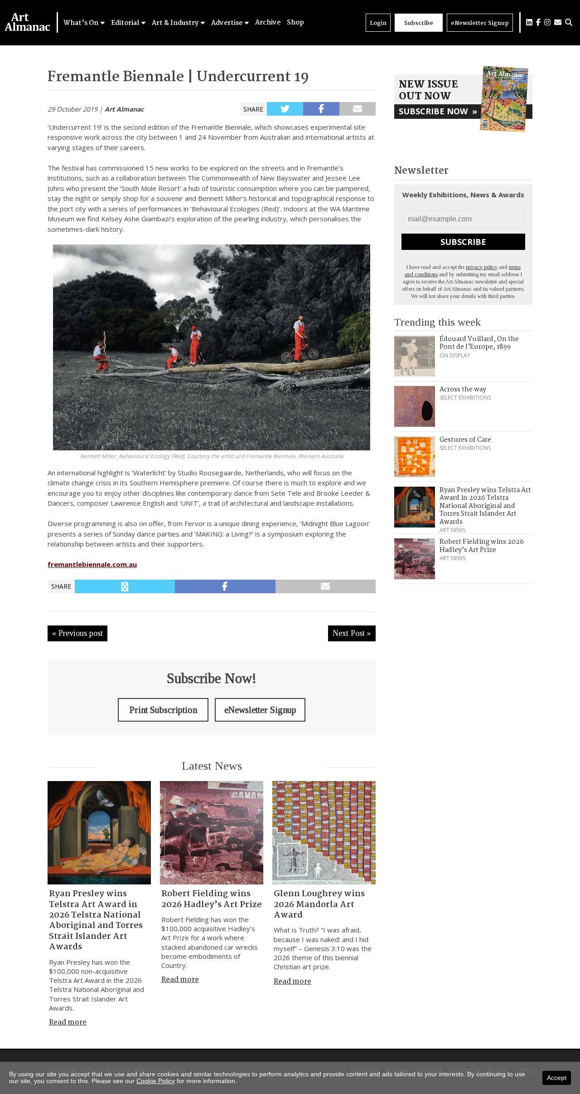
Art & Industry (176, 23)
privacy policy (482, 267)
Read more (68, 1022)
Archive (267, 22)
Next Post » (352, 633)
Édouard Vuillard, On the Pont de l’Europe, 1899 (479, 343)
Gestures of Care (465, 440)
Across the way (463, 389)
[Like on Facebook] (538, 22)
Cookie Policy (155, 1080)
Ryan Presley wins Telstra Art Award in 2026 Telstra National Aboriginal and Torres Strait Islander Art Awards (96, 920)
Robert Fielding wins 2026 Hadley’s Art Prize (211, 899)
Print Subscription (163, 710)
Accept (556, 1077)
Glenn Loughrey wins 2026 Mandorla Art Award (319, 904)
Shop (295, 22)
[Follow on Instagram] (547, 22)
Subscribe (418, 23)
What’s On (81, 23)
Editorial (125, 23)
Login (378, 23)
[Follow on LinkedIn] (529, 22)
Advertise (227, 23)
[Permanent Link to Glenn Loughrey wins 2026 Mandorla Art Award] (324, 832)
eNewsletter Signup (480, 23)
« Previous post (77, 633)
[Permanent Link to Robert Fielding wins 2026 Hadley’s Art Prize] (211, 832)
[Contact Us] (557, 22)
